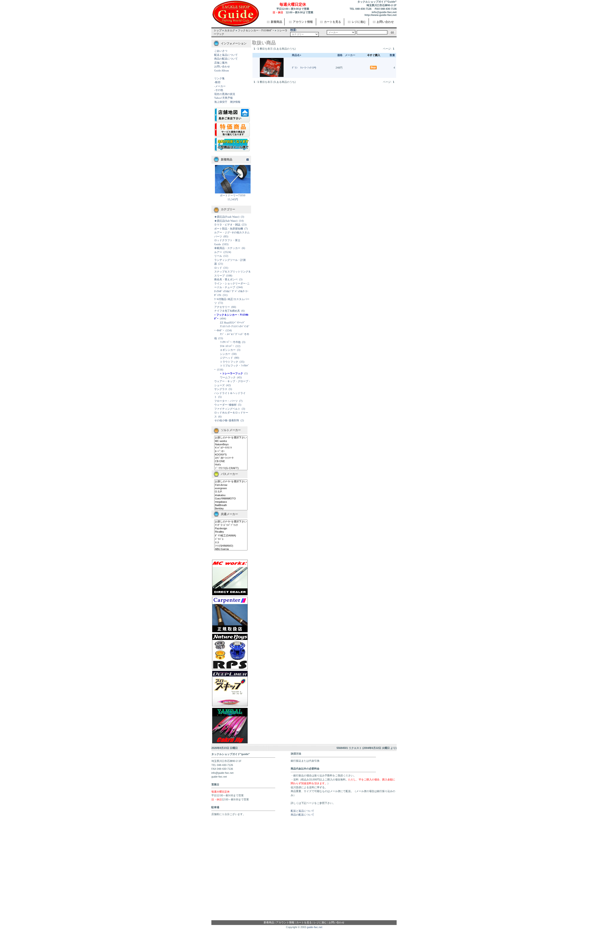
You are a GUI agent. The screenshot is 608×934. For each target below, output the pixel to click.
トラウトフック (229, 361)
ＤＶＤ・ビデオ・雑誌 (227, 224)
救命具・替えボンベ (226, 279)
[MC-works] (230, 441)
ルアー (218, 252)
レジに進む (359, 21)
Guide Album (221, 70)
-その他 (218, 90)
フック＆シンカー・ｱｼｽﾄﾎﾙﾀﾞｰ (256, 30)
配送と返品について (226, 54)
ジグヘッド (226, 357)
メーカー (350, 55)
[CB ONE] (230, 461)
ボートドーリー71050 (232, 195)
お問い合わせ (385, 21)
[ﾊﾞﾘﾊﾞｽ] (230, 539)
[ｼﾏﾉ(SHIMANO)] (230, 546)
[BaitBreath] (230, 505)
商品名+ (296, 55)
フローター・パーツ (226, 400)
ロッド (218, 267)
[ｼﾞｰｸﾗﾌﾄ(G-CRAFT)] (230, 468)
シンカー (225, 353)
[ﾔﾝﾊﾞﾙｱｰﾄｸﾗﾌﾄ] (230, 448)
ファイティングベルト (227, 408)
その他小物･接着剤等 (226, 420)
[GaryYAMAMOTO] (230, 498)
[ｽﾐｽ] (230, 542)
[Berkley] (230, 508)
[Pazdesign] (230, 528)
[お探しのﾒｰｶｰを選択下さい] (230, 438)
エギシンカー (228, 349)
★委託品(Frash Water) (226, 216)
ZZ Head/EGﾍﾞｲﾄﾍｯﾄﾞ (232, 322)
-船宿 (217, 82)
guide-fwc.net (314, 927)
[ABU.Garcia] (230, 549)
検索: (293, 30)
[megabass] (230, 502)
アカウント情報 (303, 21)
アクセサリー (222, 306)
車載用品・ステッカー (227, 248)
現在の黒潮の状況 (224, 94)
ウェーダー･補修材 (225, 404)
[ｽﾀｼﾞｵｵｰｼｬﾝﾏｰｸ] (230, 458)
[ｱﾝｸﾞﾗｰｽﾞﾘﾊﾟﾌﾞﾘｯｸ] (230, 525)
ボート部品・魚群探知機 (228, 228)
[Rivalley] (230, 532)
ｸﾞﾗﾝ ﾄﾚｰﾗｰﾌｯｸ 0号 (304, 67)
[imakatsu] (230, 495)
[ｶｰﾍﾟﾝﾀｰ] (230, 451)
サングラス (220, 389)
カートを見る (332, 21)
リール (218, 255)
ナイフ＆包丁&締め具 (227, 310)
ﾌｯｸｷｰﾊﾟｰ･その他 (230, 342)
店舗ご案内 (220, 62)
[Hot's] (230, 464)
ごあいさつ (220, 50)
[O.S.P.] (230, 491)
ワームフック (228, 377)
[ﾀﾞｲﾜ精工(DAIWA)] (230, 536)
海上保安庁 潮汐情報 (227, 101)
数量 (392, 55)
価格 (339, 55)
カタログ (229, 30)
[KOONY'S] (230, 454)
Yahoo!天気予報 (223, 97)
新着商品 (276, 21)
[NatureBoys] (230, 444)
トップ (218, 30)
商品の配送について (226, 58)
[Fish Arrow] (230, 485)
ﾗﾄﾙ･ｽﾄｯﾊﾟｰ (227, 346)
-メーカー (220, 86)
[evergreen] (230, 488)
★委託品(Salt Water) (226, 220)
